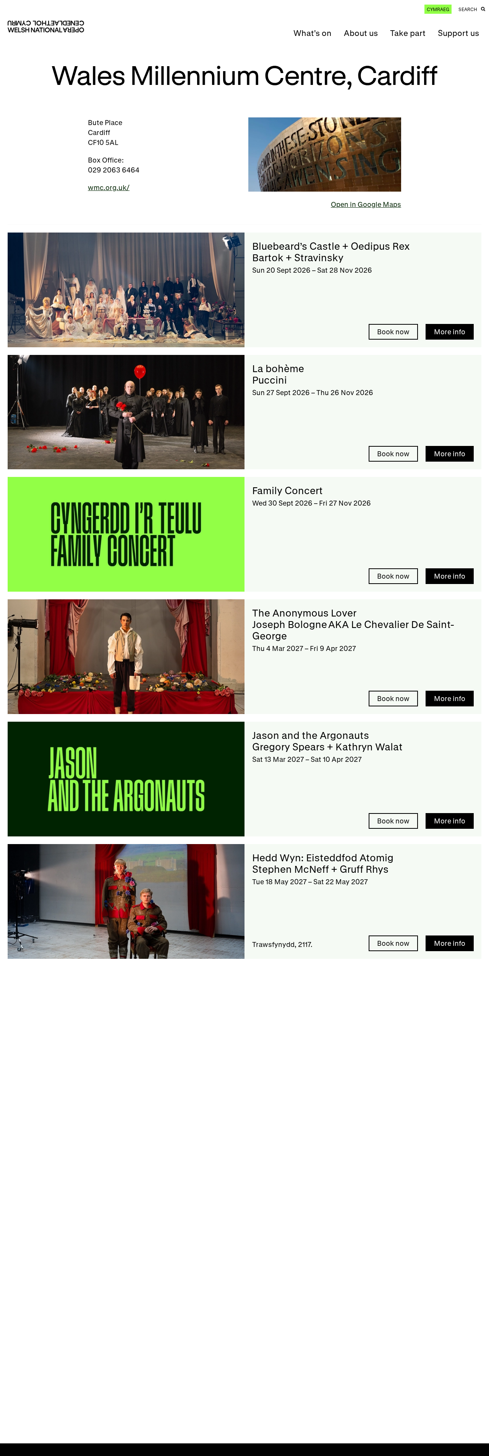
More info (449, 331)
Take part (408, 32)
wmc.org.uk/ (109, 187)
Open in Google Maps (366, 204)
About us (361, 32)
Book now (393, 331)
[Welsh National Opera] (46, 27)
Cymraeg (438, 9)
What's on (312, 32)
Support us (458, 32)
